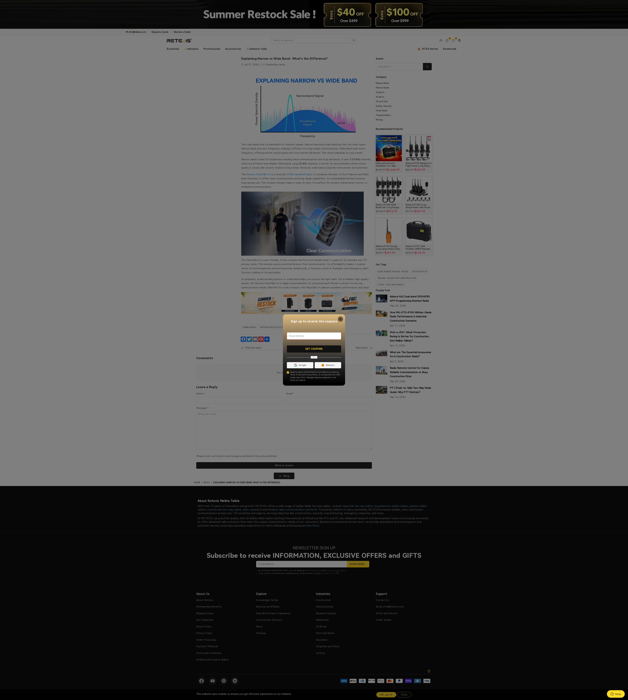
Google (302, 365)
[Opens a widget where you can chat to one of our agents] (616, 694)
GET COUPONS (314, 349)
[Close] (340, 319)
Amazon (330, 365)
